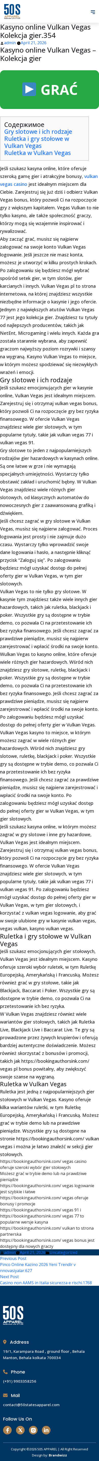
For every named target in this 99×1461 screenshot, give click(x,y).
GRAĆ (57, 89)
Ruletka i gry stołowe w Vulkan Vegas (36, 142)
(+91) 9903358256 (19, 1381)
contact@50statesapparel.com (31, 1404)
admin (10, 43)
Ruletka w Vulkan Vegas (37, 153)
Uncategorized (63, 1252)
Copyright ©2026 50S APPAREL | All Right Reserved (49, 1449)
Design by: (49, 1455)
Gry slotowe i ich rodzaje (38, 131)
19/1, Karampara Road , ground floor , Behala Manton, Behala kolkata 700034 (44, 1354)
